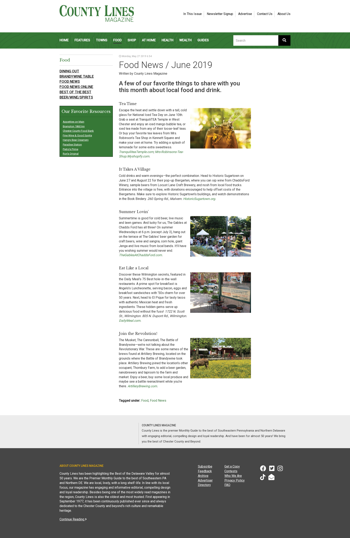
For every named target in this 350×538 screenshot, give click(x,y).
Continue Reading (72, 519)
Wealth (185, 40)
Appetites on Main (73, 121)
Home (64, 40)
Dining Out (69, 71)
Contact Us (264, 14)
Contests (230, 471)
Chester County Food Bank (78, 130)
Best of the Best (75, 92)
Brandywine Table (77, 76)
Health (167, 40)
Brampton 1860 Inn (74, 126)
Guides (203, 40)
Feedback (205, 471)
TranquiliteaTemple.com (136, 152)
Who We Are (233, 476)
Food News (158, 400)
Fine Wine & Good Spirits (77, 135)
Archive (203, 476)
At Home (149, 40)
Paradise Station (72, 144)
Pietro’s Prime (70, 149)
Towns (101, 40)
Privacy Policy (234, 480)
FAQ (227, 485)
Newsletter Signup (220, 14)
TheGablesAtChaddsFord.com (140, 255)
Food (117, 40)
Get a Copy (232, 466)
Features (82, 40)
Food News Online (76, 87)
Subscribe (205, 466)
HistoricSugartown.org (199, 199)
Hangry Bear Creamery (76, 139)
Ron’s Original (71, 153)
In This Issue (192, 14)
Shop (132, 40)
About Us (283, 14)
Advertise (245, 14)
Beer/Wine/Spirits (76, 97)
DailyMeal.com (129, 321)
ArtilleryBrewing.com (142, 386)
